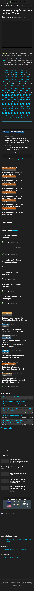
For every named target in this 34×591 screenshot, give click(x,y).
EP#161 (28, 103)
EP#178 (10, 110)
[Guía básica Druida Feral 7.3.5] (5, 474)
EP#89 (16, 78)
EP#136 (28, 94)
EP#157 (4, 103)
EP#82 (6, 76)
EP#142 (4, 97)
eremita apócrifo (17, 132)
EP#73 (11, 72)
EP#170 (22, 106)
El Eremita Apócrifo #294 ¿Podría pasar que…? (12, 173)
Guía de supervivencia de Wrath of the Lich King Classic (14, 319)
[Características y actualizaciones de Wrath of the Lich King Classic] (5, 461)
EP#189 (16, 114)
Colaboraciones (26, 539)
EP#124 (16, 90)
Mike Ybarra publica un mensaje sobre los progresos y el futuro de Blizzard (17, 489)
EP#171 (28, 106)
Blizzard (5, 324)
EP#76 (27, 72)
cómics (5, 132)
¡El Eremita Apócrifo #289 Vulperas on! (12, 213)
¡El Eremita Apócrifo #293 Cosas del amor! (12, 181)
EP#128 (10, 92)
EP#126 (28, 90)
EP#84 (16, 76)
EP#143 (10, 97)
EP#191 (28, 114)
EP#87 (6, 78)
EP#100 (21, 81)
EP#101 (27, 81)
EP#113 (10, 87)
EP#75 (21, 72)
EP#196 (28, 115)
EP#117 (4, 88)
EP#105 (22, 83)
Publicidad (23, 549)
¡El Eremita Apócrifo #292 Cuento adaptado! (12, 189)
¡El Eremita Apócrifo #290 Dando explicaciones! (12, 205)
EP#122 (4, 90)
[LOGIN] (28, 2)
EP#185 (22, 112)
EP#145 (22, 97)
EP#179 (16, 110)
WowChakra (6, 336)
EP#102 (4, 83)
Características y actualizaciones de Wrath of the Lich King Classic (13, 380)
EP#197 (11, 117)
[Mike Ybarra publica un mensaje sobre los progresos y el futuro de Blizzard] (5, 488)
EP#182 (4, 112)
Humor (4, 169)
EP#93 (11, 79)
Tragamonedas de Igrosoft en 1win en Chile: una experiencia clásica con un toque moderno (14, 343)
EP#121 (28, 88)
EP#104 (16, 83)
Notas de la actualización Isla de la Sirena (14, 415)
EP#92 (6, 79)
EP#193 (10, 115)
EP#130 (22, 92)
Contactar (18, 539)
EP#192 (4, 115)
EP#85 (21, 76)
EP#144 (16, 97)
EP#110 (22, 85)
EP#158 (10, 103)
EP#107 (4, 85)
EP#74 (16, 72)
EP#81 (27, 74)
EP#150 (22, 99)
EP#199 (23, 117)
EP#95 (21, 79)
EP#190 (22, 114)
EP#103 (10, 83)
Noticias (5, 315)
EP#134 (16, 94)
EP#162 (4, 105)
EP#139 (16, 96)
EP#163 (10, 105)
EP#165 (22, 105)
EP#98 (10, 81)
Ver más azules (6, 427)
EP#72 (6, 72)
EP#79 (16, 74)
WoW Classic (6, 313)
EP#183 (10, 112)
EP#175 (22, 108)
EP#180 (22, 110)
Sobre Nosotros (9, 539)
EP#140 (22, 96)
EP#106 (28, 83)
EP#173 (10, 108)
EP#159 (16, 103)
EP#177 (4, 110)
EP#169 (16, 106)
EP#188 (10, 114)
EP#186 (28, 112)
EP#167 (4, 106)
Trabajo (8, 541)
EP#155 (22, 101)
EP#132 (4, 94)
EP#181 (28, 110)
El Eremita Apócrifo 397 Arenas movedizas (11, 261)
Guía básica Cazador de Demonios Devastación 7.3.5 (13, 368)
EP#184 (16, 112)
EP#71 (27, 71)
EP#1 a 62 (6, 69)
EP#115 (22, 87)
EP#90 (21, 78)
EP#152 (4, 101)
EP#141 (28, 96)
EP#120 (22, 88)
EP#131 (28, 92)
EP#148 (10, 99)
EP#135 (22, 94)
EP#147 (4, 99)
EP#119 (16, 88)
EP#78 (11, 74)
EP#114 (16, 87)
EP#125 (22, 90)
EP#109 (16, 85)
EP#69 (16, 71)
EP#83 (11, 76)
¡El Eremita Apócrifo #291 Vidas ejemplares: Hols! (12, 197)
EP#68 (11, 71)
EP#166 (28, 105)
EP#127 (4, 92)
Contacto (22, 588)
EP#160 (22, 103)
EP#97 (5, 81)
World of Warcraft (9, 168)
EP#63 (12, 69)
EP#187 (4, 114)
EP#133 (10, 94)
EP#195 (22, 115)
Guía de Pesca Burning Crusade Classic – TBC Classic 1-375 (17, 481)
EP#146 (28, 97)
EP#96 (27, 79)
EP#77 (6, 74)
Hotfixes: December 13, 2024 (11, 397)
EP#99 (15, 81)
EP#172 (4, 108)
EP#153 (10, 101)
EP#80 (21, 74)
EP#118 (10, 88)
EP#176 (28, 108)
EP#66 (28, 69)
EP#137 (4, 96)
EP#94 (16, 79)
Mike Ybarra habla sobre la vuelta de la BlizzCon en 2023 (14, 356)
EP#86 (27, 76)
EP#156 (28, 101)
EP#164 (16, 105)
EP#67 (6, 71)
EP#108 (10, 85)
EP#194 (16, 115)
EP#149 (16, 99)
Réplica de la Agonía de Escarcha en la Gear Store (12, 330)
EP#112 (4, 87)
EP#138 (10, 96)
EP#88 (11, 78)
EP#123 (10, 90)
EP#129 (16, 92)
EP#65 (23, 69)
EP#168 (10, 106)
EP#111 (28, 85)
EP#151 (28, 99)
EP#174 (16, 108)
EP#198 (17, 117)
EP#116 (28, 87)
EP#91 (27, 78)
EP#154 (16, 101)
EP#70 (21, 71)
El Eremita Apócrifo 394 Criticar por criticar (11, 298)
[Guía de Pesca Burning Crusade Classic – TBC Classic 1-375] (5, 481)
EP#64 (17, 69)
